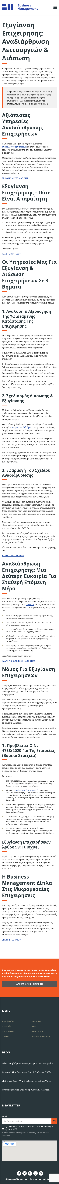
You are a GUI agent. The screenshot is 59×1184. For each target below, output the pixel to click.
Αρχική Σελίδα (8, 1021)
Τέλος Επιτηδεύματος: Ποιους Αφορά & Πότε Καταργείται (27, 1063)
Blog (34, 1026)
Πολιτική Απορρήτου (41, 1036)
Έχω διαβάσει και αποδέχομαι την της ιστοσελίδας (29, 1128)
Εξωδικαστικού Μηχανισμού (26, 790)
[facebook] (19, 1173)
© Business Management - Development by (29, 1179)
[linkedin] (30, 1173)
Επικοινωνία (37, 1031)
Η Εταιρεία (6, 1026)
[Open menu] (55, 7)
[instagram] (41, 1173)
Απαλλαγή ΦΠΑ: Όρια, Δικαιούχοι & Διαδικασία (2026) (26, 1072)
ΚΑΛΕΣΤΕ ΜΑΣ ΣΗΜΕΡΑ (13, 555)
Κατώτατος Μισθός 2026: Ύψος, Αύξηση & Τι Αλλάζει (25, 1089)
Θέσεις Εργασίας (9, 1031)
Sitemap (5, 1036)
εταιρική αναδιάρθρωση (22, 427)
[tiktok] (35, 1173)
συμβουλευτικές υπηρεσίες (14, 146)
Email (4, 1116)
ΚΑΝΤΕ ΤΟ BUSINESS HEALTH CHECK (19, 661)
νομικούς (30, 604)
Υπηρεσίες (36, 1021)
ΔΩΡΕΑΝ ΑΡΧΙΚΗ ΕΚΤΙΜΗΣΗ (29, 984)
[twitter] (24, 1173)
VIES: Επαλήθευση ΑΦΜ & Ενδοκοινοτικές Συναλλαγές (26, 1081)
